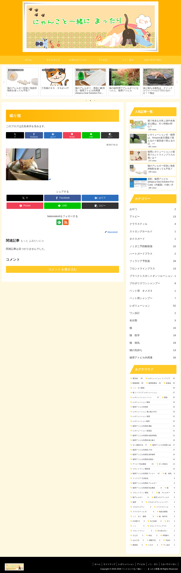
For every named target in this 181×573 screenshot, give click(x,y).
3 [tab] (94, 100)
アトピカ (141, 564)
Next (177, 82)
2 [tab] (90, 100)
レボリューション (126, 564)
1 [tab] (86, 100)
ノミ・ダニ (153, 564)
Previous (3, 82)
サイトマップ (109, 564)
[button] (110, 135)
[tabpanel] (23, 81)
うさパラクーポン (169, 564)
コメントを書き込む (62, 269)
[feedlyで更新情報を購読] (59, 222)
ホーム (97, 564)
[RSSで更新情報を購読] (66, 222)
